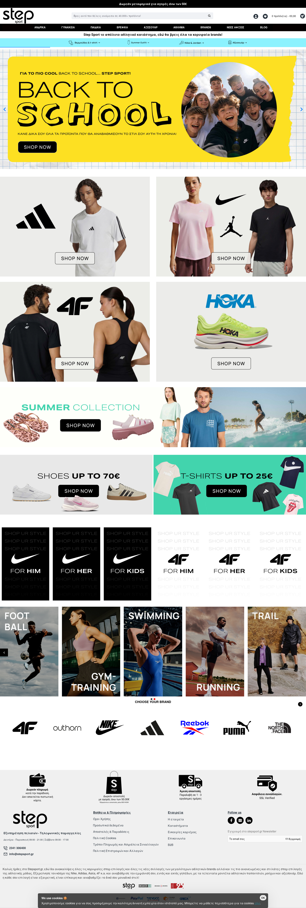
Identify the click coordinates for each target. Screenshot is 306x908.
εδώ (257, 903)
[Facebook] (231, 820)
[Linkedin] (249, 820)
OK (263, 898)
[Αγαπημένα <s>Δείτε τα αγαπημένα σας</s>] (265, 16)
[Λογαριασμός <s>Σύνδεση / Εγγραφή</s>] (257, 16)
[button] (4, 109)
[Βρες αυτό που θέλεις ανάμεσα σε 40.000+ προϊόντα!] (209, 15)
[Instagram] (240, 820)
